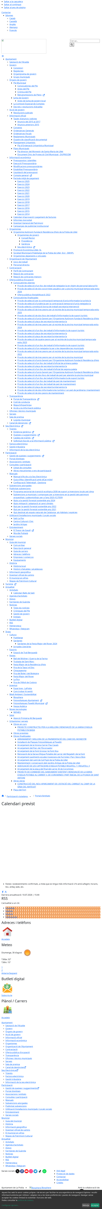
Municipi (5, 1118)
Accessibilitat (62, 1179)
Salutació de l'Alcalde (15, 1025)
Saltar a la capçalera (13, 1)
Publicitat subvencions (16, 1106)
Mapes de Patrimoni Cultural (18, 1136)
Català (12, 18)
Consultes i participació (16, 1097)
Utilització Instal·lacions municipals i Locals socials (28, 1109)
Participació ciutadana (17, 796)
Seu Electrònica (8, 1070)
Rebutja (86, 1205)
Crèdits (59, 1182)
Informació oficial (13, 1037)
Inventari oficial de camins (17, 1130)
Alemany (13, 27)
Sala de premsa (12, 1064)
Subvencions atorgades (16, 1103)
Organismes (11, 1043)
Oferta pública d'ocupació (17, 1052)
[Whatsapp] (44, 1171)
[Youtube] (27, 1171)
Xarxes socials (12, 1115)
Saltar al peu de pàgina (15, 7)
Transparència (12, 1055)
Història (9, 1124)
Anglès (12, 24)
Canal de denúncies (14, 1067)
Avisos (8, 1147)
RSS (7, 1159)
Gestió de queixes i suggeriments (21, 1088)
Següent (13, 973)
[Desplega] (30, 796)
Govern (8, 1028)
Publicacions (11, 917)
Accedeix (5, 939)
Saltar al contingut (12, 4)
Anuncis (9, 914)
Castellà (13, 21)
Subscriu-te (6, 995)
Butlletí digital (11, 1156)
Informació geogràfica (16, 1127)
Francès (13, 30)
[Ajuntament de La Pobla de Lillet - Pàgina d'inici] (23, 46)
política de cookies (25, 1200)
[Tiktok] (40, 1171)
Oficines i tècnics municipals (18, 1058)
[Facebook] (22, 1171)
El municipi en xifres (14, 1133)
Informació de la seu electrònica (20, 1082)
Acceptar (95, 1205)
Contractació (11, 1049)
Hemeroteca (11, 1162)
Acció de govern (13, 1034)
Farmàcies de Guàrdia (15, 1150)
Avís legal (60, 1170)
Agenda (9, 911)
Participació (7, 1085)
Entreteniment (12, 1112)
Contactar (6, 12)
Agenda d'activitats (14, 1145)
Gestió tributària (13, 1079)
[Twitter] (18, 1171)
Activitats (9, 1142)
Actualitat (9, 908)
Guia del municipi (13, 1121)
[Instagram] (31, 1171)
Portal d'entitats (42, 795)
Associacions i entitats (15, 1094)
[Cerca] (72, 44)
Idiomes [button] (9, 15)
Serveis (8, 1061)
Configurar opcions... (10, 1205)
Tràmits (9, 1073)
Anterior (5, 973)
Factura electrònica (14, 1076)
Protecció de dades (65, 1173)
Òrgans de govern (14, 1031)
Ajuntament (7, 1022)
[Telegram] (35, 1171)
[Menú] (2, 56)
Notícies (9, 1153)
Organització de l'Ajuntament (19, 1046)
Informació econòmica (16, 1040)
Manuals (9, 1100)
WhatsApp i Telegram (15, 1165)
